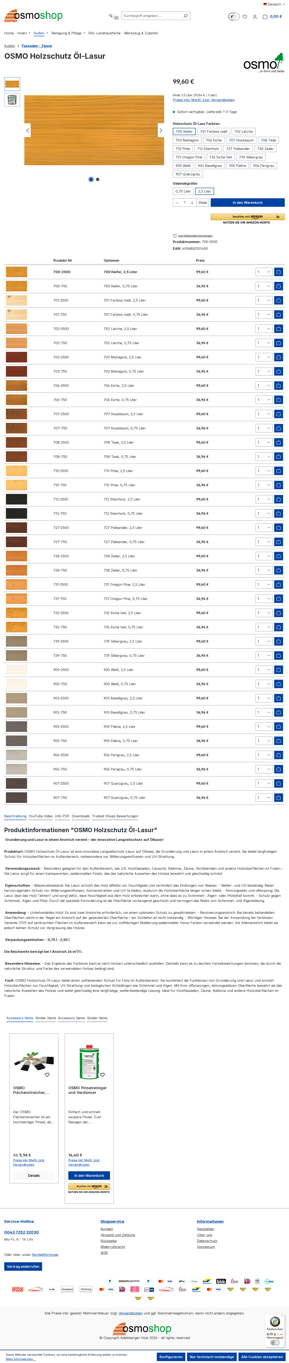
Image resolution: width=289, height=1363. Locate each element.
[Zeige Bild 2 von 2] (97, 179)
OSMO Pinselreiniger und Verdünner (87, 1090)
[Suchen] (185, 15)
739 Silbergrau (251, 157)
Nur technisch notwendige (212, 1357)
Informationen (210, 1221)
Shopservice (112, 1221)
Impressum (206, 1247)
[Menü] (282, 1316)
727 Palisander (238, 149)
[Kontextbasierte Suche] (113, 16)
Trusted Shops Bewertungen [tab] (115, 816)
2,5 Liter (204, 191)
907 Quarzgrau (188, 174)
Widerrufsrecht (112, 1247)
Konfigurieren (171, 1357)
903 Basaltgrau (210, 166)
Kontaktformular (45, 1255)
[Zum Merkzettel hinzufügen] (47, 1075)
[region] (84, 130)
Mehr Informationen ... (21, 1359)
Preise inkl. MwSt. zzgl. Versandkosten (204, 100)
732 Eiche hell (220, 157)
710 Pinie (183, 149)
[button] (248, 219)
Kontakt (106, 1229)
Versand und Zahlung (117, 1235)
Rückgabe (108, 1241)
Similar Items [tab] (45, 1018)
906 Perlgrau (263, 166)
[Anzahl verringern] (177, 202)
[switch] (275, 1342)
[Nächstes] (161, 130)
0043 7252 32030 (21, 1232)
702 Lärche (243, 131)
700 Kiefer (184, 131)
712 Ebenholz (208, 149)
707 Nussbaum (241, 140)
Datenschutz (207, 1241)
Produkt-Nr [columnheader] (62, 260)
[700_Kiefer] (94, 130)
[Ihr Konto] (255, 16)
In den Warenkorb (248, 202)
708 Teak (268, 140)
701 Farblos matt (213, 131)
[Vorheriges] (27, 130)
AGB (104, 1253)
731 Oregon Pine (189, 157)
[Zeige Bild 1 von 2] (91, 179)
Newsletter (205, 1229)
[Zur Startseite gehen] (36, 15)
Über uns (204, 1235)
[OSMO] (263, 62)
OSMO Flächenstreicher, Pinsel (29, 1090)
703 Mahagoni (187, 140)
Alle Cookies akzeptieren (262, 1357)
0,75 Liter (183, 191)
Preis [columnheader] (200, 260)
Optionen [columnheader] (111, 260)
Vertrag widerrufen (23, 1266)
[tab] (15, 816)
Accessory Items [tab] (19, 1018)
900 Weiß (183, 166)
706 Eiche (214, 140)
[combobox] (151, 15)
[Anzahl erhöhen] (192, 202)
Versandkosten (131, 1313)
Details (34, 1175)
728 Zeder (265, 149)
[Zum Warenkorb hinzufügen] (278, 272)
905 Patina (237, 166)
